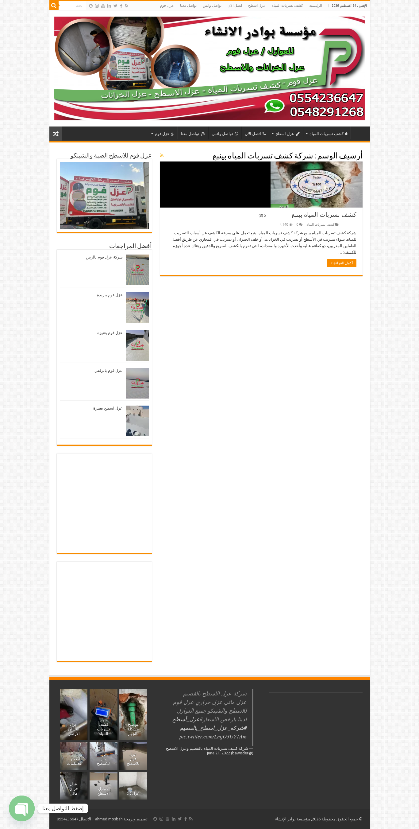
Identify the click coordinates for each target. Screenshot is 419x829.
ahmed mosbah (109, 819)
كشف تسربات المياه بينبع (307, 214)
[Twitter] (115, 6)
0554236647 (67, 819)
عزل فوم (167, 5)
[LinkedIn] (109, 6)
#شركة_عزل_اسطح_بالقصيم (213, 727)
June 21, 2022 (218, 753)
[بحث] (54, 5)
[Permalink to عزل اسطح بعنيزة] (137, 420)
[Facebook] (121, 6)
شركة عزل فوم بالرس (104, 257)
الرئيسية (315, 5)
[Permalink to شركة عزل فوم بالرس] (137, 269)
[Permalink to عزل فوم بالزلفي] (137, 383)
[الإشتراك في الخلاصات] (161, 155)
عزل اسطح (257, 5)
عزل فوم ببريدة (110, 295)
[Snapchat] (90, 6)
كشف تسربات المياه (287, 5)
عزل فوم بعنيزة (110, 332)
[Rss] (126, 6)
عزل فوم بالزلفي (108, 370)
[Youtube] (103, 6)
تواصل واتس (212, 5)
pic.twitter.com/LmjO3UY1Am (213, 736)
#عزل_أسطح (187, 719)
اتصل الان (235, 5)
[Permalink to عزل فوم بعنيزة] (137, 345)
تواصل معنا (188, 5)
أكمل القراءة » (342, 263)
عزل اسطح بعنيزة (108, 408)
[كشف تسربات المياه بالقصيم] (209, 67)
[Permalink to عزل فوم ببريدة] (137, 307)
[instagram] (96, 6)
